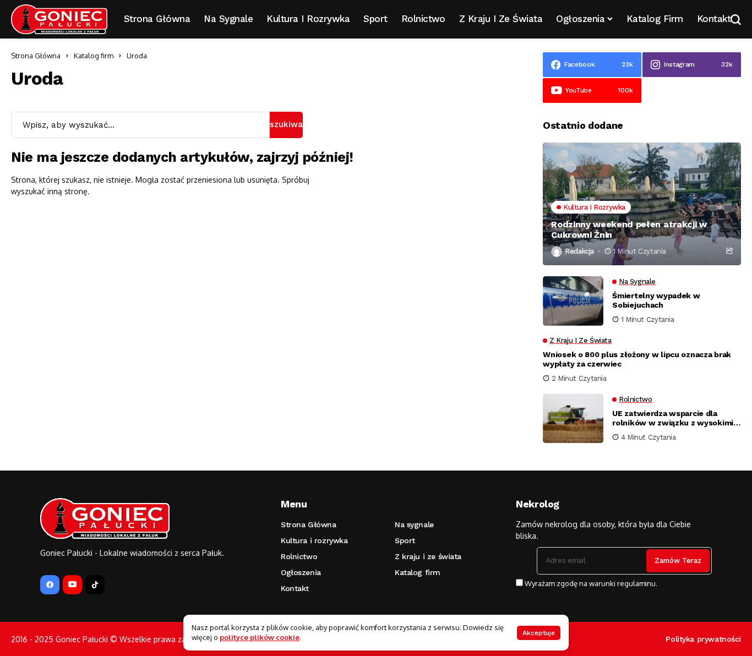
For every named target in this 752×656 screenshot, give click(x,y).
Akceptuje (538, 633)
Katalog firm (93, 55)
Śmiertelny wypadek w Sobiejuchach (656, 300)
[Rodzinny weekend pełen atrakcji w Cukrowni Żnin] (642, 204)
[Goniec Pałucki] (59, 19)
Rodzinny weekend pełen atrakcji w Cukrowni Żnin (628, 229)
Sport (405, 540)
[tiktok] (95, 584)
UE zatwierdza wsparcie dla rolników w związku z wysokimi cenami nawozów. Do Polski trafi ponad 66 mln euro (674, 418)
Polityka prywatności (703, 639)
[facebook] (49, 584)
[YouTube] (72, 584)
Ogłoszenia (301, 572)
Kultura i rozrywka (314, 540)
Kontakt (295, 588)
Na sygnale (414, 524)
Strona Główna (36, 55)
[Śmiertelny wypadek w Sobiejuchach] (573, 301)
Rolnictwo (299, 556)
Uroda (137, 55)
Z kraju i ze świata (428, 556)
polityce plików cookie (259, 637)
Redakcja (579, 251)
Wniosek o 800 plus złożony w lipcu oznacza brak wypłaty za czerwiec (637, 359)
